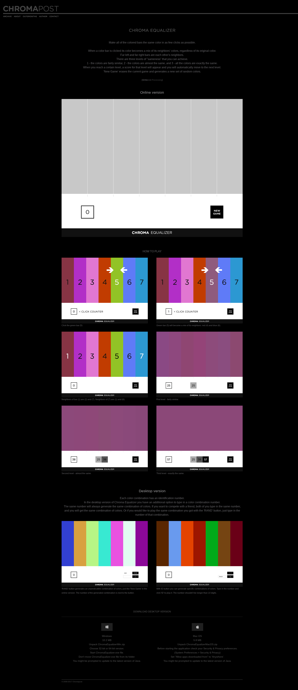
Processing (157, 80)
